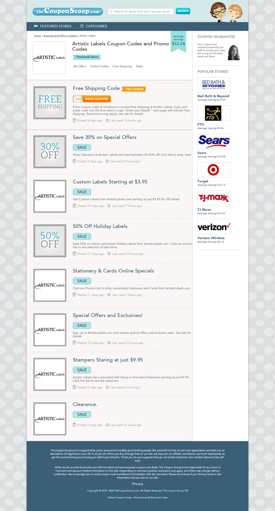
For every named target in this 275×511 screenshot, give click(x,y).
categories (96, 26)
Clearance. (85, 404)
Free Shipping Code (96, 88)
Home (37, 36)
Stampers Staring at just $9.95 (108, 360)
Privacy (137, 484)
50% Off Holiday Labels (100, 226)
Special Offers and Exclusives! (108, 315)
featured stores (56, 26)
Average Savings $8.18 (211, 240)
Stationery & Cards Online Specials (113, 271)
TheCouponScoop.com (127, 491)
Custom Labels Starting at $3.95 (110, 182)
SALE (82, 147)
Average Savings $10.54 (213, 98)
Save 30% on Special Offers (105, 137)
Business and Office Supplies (60, 36)
